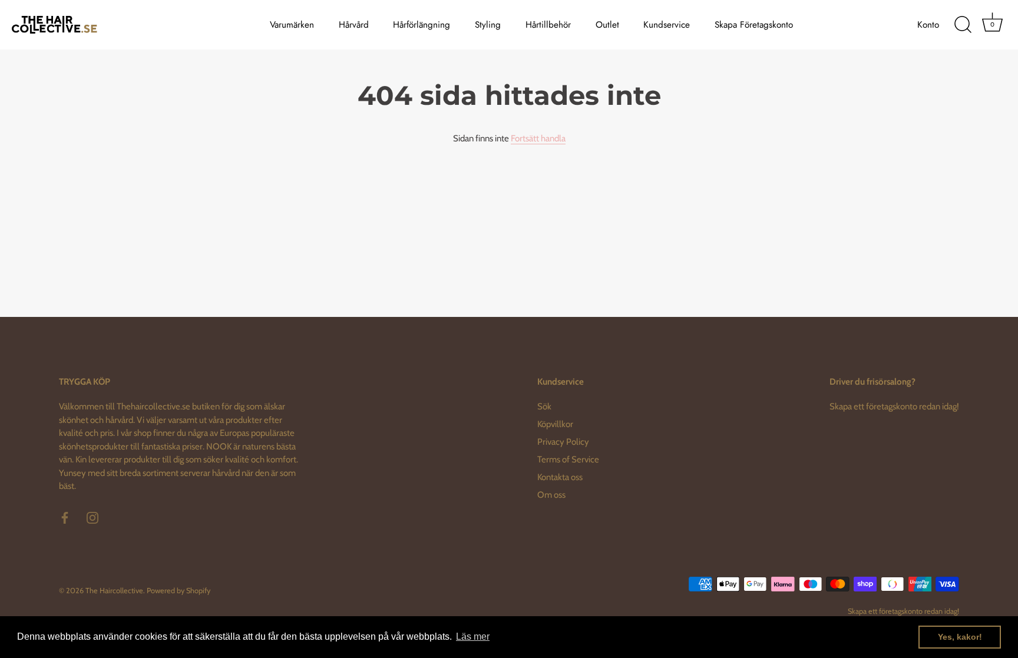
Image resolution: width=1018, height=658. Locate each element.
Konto (928, 24)
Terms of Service (568, 459)
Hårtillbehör (548, 24)
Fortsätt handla (538, 138)
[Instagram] (92, 517)
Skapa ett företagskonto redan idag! (894, 406)
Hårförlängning (421, 24)
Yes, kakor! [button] (960, 637)
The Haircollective (114, 590)
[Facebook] (65, 517)
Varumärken (292, 24)
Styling (488, 24)
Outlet (607, 24)
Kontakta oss (560, 477)
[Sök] (963, 25)
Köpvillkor (555, 424)
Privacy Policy (563, 442)
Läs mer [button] (473, 636)
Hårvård (354, 24)
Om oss (551, 495)
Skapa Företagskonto (754, 24)
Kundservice (666, 24)
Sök (544, 406)
